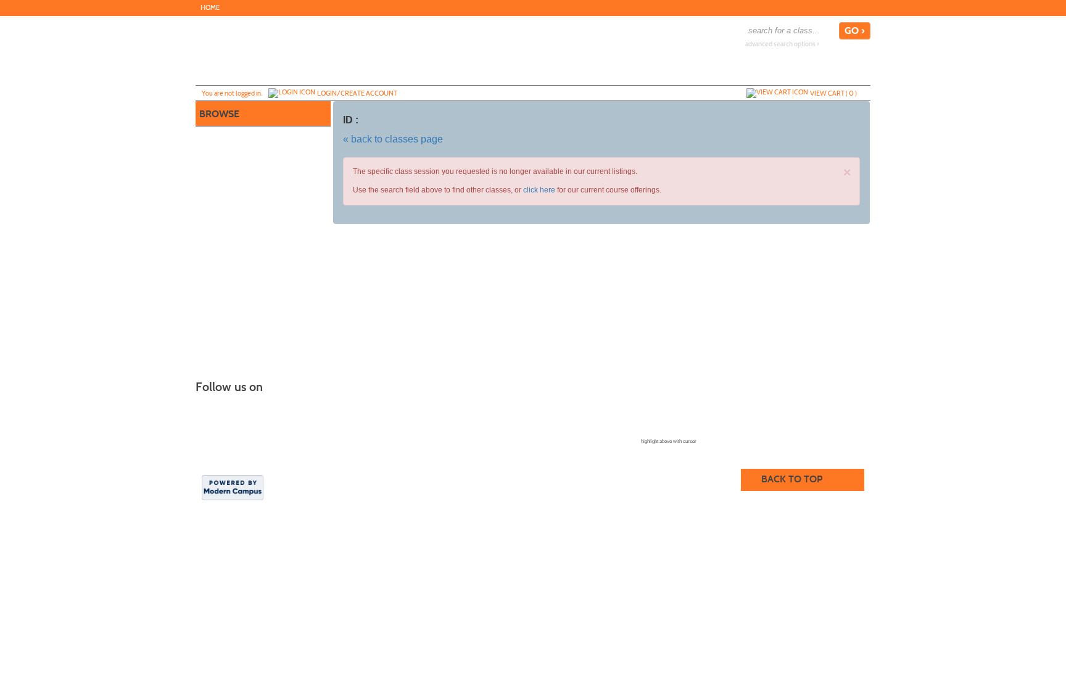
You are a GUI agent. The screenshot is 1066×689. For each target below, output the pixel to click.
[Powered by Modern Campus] (232, 486)
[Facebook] (863, 7)
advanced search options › (782, 44)
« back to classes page (393, 139)
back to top (791, 479)
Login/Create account (357, 93)
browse (219, 114)
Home (210, 8)
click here (539, 190)
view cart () (833, 93)
